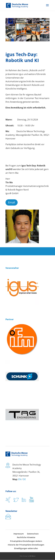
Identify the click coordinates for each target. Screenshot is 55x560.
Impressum (18, 533)
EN (19, 479)
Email (11, 202)
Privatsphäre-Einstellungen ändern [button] (26, 541)
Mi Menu (32, 556)
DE (24, 479)
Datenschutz (33, 533)
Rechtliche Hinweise (26, 537)
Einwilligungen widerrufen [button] (26, 548)
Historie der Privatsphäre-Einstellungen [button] (26, 544)
